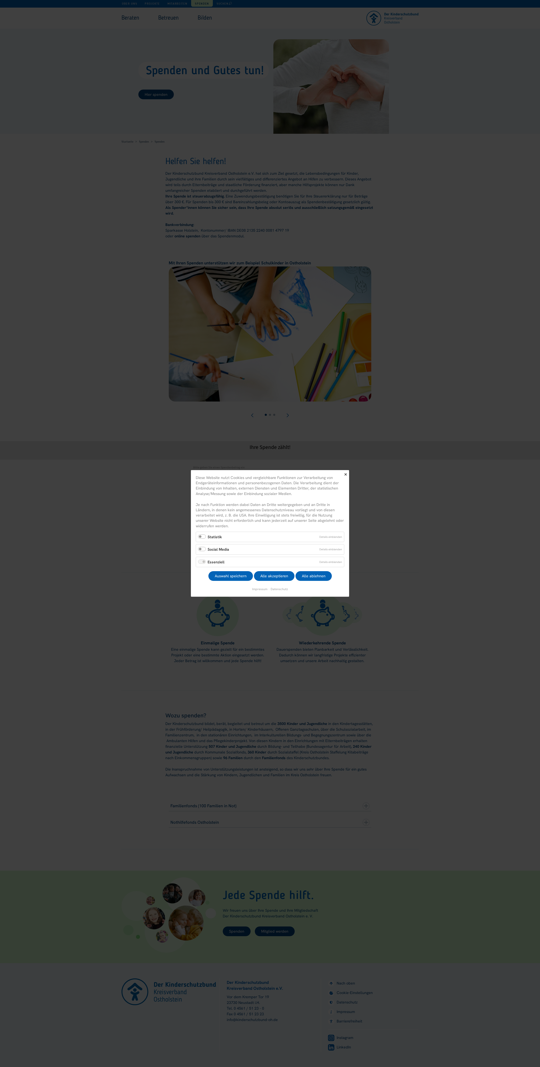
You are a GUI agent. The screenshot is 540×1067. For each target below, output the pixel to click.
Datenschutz (279, 589)
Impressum (259, 589)
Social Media (218, 549)
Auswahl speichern (231, 576)
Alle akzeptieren (274, 576)
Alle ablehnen (313, 576)
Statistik (215, 536)
